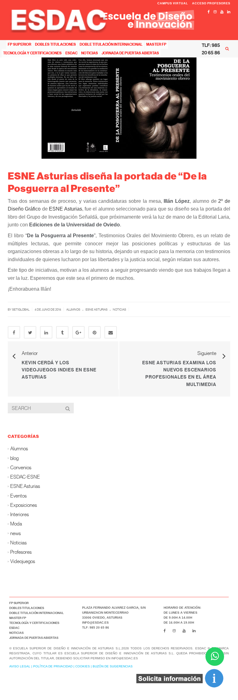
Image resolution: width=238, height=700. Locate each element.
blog (14, 458)
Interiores (19, 514)
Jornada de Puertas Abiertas (130, 53)
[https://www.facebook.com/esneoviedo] (209, 12)
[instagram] (215, 12)
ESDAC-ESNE (25, 476)
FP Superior (19, 44)
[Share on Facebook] (14, 332)
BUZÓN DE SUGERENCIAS (113, 666)
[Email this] (110, 332)
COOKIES (82, 666)
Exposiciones (23, 505)
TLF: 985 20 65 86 (211, 49)
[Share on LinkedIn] (46, 332)
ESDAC (71, 53)
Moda (16, 523)
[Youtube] (221, 12)
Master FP (156, 44)
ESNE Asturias (65, 208)
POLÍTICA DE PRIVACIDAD (53, 666)
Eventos (18, 495)
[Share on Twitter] (30, 332)
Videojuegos (22, 561)
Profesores (21, 551)
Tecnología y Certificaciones (32, 53)
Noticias (89, 53)
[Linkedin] (228, 12)
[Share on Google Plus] (78, 332)
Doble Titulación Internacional (111, 44)
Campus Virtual (173, 3)
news (15, 533)
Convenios (20, 467)
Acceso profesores (211, 3)
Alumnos (73, 309)
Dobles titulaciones (55, 44)
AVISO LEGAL (19, 666)
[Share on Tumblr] (62, 332)
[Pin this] (94, 332)
